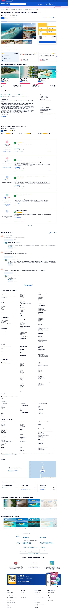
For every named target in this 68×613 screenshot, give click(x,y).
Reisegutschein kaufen (10, 600)
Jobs (49, 597)
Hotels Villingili (25, 536)
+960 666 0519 (11, 471)
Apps (8, 604)
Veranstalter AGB (37, 592)
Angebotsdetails (7, 454)
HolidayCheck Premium (11, 602)
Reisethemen (50, 599)
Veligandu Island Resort (27, 543)
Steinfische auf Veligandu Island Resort (29, 546)
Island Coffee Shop (43, 487)
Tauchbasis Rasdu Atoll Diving (26, 489)
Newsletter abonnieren (10, 599)
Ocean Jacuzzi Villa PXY (7, 151)
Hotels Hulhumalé (26, 537)
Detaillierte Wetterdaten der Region (34, 553)
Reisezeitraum (50, 26)
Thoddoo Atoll (4, 487)
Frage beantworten (9, 239)
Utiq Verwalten (37, 599)
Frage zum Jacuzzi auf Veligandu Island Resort (30, 547)
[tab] (42, 24)
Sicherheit (36, 605)
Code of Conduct (23, 597)
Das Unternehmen (51, 592)
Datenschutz (37, 595)
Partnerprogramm (24, 595)
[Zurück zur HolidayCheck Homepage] (4, 4)
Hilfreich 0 (11, 247)
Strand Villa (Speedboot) (7, 167)
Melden (15, 239)
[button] (12, 31)
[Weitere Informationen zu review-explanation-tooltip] (14, 17)
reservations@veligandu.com (13, 470)
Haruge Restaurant (43, 489)
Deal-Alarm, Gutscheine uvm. (11, 597)
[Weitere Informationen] (52, 39)
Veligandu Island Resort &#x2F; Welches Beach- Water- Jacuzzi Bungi (48, 543)
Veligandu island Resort (27, 542)
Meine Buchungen (10, 592)
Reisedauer (41, 30)
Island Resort (42, 546)
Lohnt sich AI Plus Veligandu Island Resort (46, 542)
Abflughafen (41, 26)
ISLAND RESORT (42, 547)
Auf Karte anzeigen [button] (19, 15)
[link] (40, 4)
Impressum (36, 607)
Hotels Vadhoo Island (43, 534)
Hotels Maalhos (25, 534)
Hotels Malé (41, 536)
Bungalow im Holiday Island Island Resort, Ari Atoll (47, 544)
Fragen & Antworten (10, 595)
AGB (35, 600)
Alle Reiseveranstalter (10, 605)
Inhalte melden (9, 607)
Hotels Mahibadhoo (43, 537)
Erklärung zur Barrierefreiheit (39, 604)
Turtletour (22, 487)
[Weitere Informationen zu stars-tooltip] (13, 508)
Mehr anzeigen (3, 116)
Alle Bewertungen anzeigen (28, 225)
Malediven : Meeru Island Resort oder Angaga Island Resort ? (31, 544)
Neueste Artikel (50, 600)
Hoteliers (22, 592)
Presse (49, 595)
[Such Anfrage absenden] (25, 4)
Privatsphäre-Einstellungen (39, 597)
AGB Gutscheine (37, 602)
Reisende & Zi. (50, 30)
